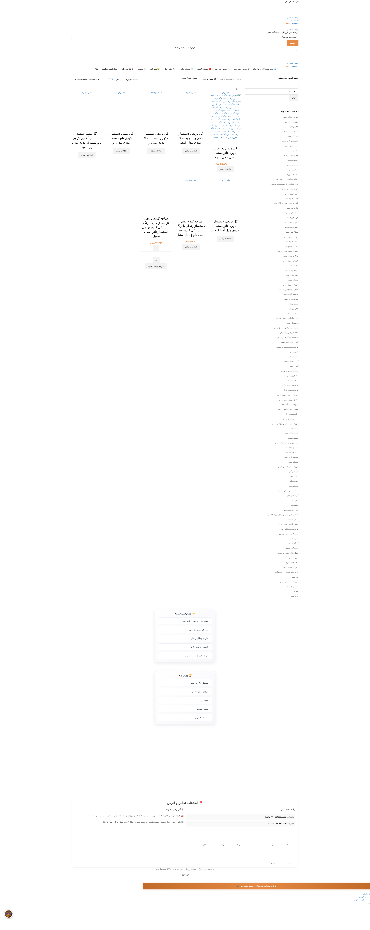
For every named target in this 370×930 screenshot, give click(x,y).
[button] (156, 266)
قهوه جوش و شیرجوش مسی (286, 443)
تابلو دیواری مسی (291, 308)
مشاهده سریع (156, 212)
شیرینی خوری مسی (290, 261)
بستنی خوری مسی (290, 198)
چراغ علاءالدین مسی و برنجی (286, 318)
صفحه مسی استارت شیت (288, 491)
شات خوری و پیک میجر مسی (286, 332)
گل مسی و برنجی (291, 361)
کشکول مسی (293, 356)
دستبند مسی (293, 160)
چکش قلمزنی (292, 519)
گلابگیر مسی (293, 543)
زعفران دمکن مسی (290, 419)
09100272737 (281, 823)
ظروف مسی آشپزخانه (289, 404)
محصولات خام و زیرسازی (288, 534)
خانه (239, 79)
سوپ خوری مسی (291, 237)
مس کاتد (294, 500)
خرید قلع (204, 700)
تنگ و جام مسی (292, 208)
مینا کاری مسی (292, 376)
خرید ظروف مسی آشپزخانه (195, 621)
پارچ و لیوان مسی (200, 691)
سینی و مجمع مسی (290, 246)
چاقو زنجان (294, 126)
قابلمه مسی (293, 428)
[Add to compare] (164, 212)
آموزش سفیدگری (291, 122)
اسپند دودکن (293, 304)
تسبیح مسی (202, 709)
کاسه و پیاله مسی (291, 447)
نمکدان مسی (293, 280)
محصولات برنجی (291, 548)
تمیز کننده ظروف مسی (289, 582)
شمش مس (293, 486)
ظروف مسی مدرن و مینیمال (287, 347)
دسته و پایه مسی (291, 586)
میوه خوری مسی (291, 275)
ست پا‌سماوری (292, 174)
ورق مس (294, 505)
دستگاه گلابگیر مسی (198, 683)
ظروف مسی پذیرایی (198, 629)
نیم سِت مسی (292, 165)
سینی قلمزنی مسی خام (288, 524)
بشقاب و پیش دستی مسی (287, 409)
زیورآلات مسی (292, 136)
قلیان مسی (293, 352)
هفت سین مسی (291, 380)
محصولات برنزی (292, 562)
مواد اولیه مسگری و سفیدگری (286, 572)
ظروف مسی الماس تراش (288, 467)
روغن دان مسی (292, 323)
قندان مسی (293, 265)
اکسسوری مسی (291, 146)
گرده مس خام (292, 495)
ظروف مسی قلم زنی (289, 529)
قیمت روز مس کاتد (199, 647)
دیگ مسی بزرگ (292, 414)
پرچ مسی (294, 577)
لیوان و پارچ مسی (291, 457)
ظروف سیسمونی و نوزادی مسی (285, 424)
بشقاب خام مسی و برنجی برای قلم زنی (282, 515)
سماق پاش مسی (291, 232)
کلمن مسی (293, 538)
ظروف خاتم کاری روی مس (287, 337)
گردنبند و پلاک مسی (290, 141)
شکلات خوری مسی (290, 256)
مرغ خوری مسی (291, 270)
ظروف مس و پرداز (290, 390)
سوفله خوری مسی (290, 241)
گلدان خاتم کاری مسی (289, 342)
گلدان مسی (293, 366)
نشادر (296, 591)
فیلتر (294, 98)
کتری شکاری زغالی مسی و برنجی (284, 184)
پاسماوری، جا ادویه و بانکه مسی (285, 203)
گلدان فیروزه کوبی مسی (288, 400)
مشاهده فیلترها (132, 79)
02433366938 (280, 817)
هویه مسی (294, 596)
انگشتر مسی (293, 150)
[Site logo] (284, 9)
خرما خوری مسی (291, 217)
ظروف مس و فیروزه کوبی (287, 395)
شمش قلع (294, 481)
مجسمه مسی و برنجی (289, 371)
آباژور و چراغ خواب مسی (288, 289)
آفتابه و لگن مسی (291, 294)
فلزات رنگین (293, 471)
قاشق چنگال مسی (291, 433)
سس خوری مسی (291, 227)
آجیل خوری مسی (291, 194)
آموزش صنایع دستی (290, 117)
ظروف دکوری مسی (290, 285)
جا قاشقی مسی (292, 213)
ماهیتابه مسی (293, 462)
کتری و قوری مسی (290, 452)
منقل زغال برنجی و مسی (288, 553)
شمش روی (293, 476)
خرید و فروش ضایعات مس (196, 655)
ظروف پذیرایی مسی (290, 189)
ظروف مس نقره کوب (289, 385)
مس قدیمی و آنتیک (290, 567)
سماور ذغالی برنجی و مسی (287, 179)
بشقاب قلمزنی (201, 717)
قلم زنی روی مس (291, 510)
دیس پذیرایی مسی (290, 222)
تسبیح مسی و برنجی (290, 155)
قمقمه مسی (293, 438)
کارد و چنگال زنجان (290, 131)
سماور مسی (293, 170)
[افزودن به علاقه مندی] (148, 212)
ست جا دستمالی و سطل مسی (286, 328)
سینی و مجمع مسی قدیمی (287, 251)
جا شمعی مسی (292, 313)
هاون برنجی (293, 558)
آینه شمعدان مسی (291, 299)
